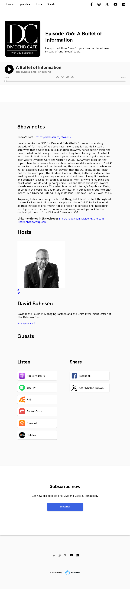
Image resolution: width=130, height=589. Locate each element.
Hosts (38, 4)
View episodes (25, 323)
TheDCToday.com (70, 218)
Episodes (24, 4)
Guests (51, 4)
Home (10, 4)
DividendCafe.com (92, 218)
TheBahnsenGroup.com (31, 222)
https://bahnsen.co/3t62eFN (53, 137)
